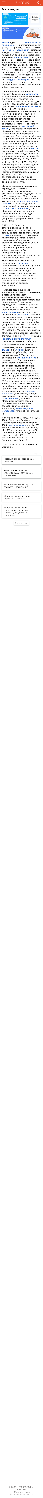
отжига (5, 235)
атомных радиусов (26, 357)
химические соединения (15, 50)
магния (34, 148)
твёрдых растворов (18, 79)
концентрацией (10, 312)
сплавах (6, 350)
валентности (31, 94)
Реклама (21, 1489)
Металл (6, 42)
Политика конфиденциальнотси (21, 1494)
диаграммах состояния (17, 208)
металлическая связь (27, 106)
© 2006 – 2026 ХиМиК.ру (21, 1487)
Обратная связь (21, 1492)
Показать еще (21, 523)
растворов (22, 263)
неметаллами (21, 57)
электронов (23, 314)
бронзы (20, 350)
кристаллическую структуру (17, 339)
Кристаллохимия (17, 425)
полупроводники (10, 398)
